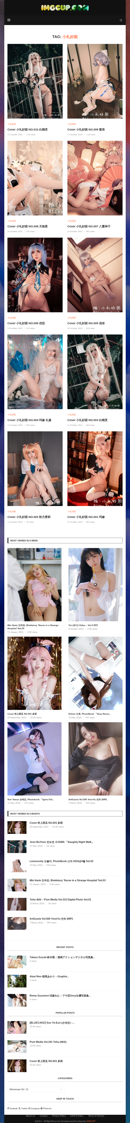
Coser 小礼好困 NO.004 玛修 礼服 (29, 420)
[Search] (121, 20)
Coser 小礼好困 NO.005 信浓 (86, 323)
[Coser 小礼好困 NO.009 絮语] (95, 81)
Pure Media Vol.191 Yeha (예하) (48, 1042)
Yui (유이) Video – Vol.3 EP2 (83, 625)
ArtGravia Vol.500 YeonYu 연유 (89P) (87, 799)
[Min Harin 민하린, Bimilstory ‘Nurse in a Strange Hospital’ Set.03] (34, 584)
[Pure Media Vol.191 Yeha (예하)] (16, 1046)
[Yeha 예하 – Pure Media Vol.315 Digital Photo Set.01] (16, 904)
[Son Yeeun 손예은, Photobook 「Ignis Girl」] (34, 758)
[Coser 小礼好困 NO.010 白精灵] (35, 81)
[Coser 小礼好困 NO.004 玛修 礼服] (35, 371)
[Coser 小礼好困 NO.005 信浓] (95, 275)
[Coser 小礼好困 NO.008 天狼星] (35, 178)
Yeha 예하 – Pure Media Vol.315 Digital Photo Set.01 (60, 899)
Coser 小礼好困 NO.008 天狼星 (27, 226)
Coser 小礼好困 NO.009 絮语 (86, 129)
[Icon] (95, 584)
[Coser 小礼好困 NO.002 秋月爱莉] (35, 468)
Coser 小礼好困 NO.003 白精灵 (87, 420)
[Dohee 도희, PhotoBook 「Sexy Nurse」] (95, 673)
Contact (44, 1116)
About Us (30, 1116)
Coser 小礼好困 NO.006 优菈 (26, 323)
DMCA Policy (76, 1116)
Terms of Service (96, 1116)
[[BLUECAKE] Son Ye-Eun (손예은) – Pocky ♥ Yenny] (16, 1027)
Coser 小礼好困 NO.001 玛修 (86, 517)
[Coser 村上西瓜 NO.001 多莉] (34, 673)
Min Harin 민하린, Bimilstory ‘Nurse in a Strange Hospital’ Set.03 (32, 627)
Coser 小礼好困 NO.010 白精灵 (27, 129)
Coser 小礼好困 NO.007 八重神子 (88, 226)
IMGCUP (91, 1121)
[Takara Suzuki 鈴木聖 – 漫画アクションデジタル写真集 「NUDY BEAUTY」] (16, 962)
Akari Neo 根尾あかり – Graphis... (49, 976)
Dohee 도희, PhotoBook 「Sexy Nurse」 (89, 714)
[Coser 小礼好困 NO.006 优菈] (35, 275)
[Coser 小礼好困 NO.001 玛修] (95, 468)
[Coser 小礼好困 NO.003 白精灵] (95, 371)
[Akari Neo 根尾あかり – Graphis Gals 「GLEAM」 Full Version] (16, 981)
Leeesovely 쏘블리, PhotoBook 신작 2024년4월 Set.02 (61, 861)
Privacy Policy (59, 1116)
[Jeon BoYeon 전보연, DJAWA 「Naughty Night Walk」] (16, 846)
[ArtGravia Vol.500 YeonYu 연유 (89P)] (95, 758)
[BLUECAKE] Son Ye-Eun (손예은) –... (52, 1022)
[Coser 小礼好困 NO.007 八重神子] (95, 178)
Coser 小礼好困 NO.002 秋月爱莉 (29, 517)
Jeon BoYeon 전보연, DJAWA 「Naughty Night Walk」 (62, 842)
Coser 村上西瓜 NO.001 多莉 (22, 714)
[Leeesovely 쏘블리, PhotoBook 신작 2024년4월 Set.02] (16, 866)
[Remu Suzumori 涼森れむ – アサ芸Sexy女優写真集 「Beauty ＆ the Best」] (16, 1000)
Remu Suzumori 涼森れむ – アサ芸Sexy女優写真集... (60, 995)
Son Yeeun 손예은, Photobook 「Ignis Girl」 (31, 799)
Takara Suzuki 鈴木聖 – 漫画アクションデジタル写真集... (62, 957)
